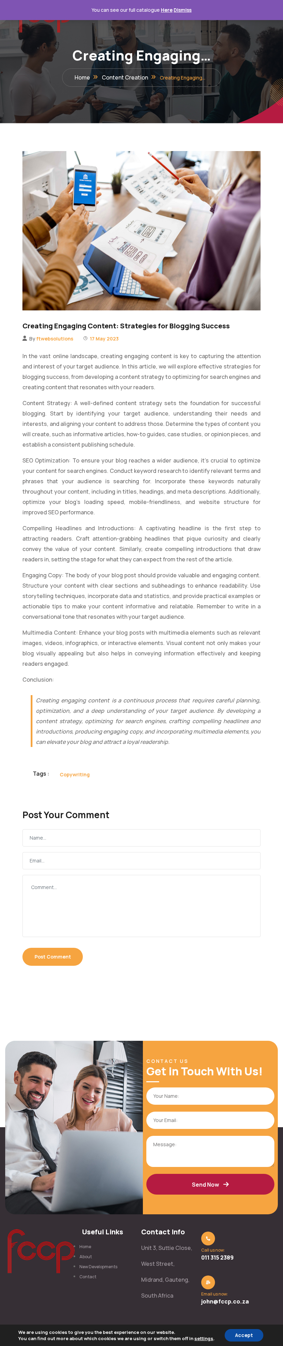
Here (167, 10)
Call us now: (213, 1250)
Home (82, 77)
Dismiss (183, 10)
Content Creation (125, 77)
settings (203, 1338)
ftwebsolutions (54, 338)
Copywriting (75, 774)
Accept (244, 1335)
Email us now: (214, 1294)
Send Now (205, 1184)
